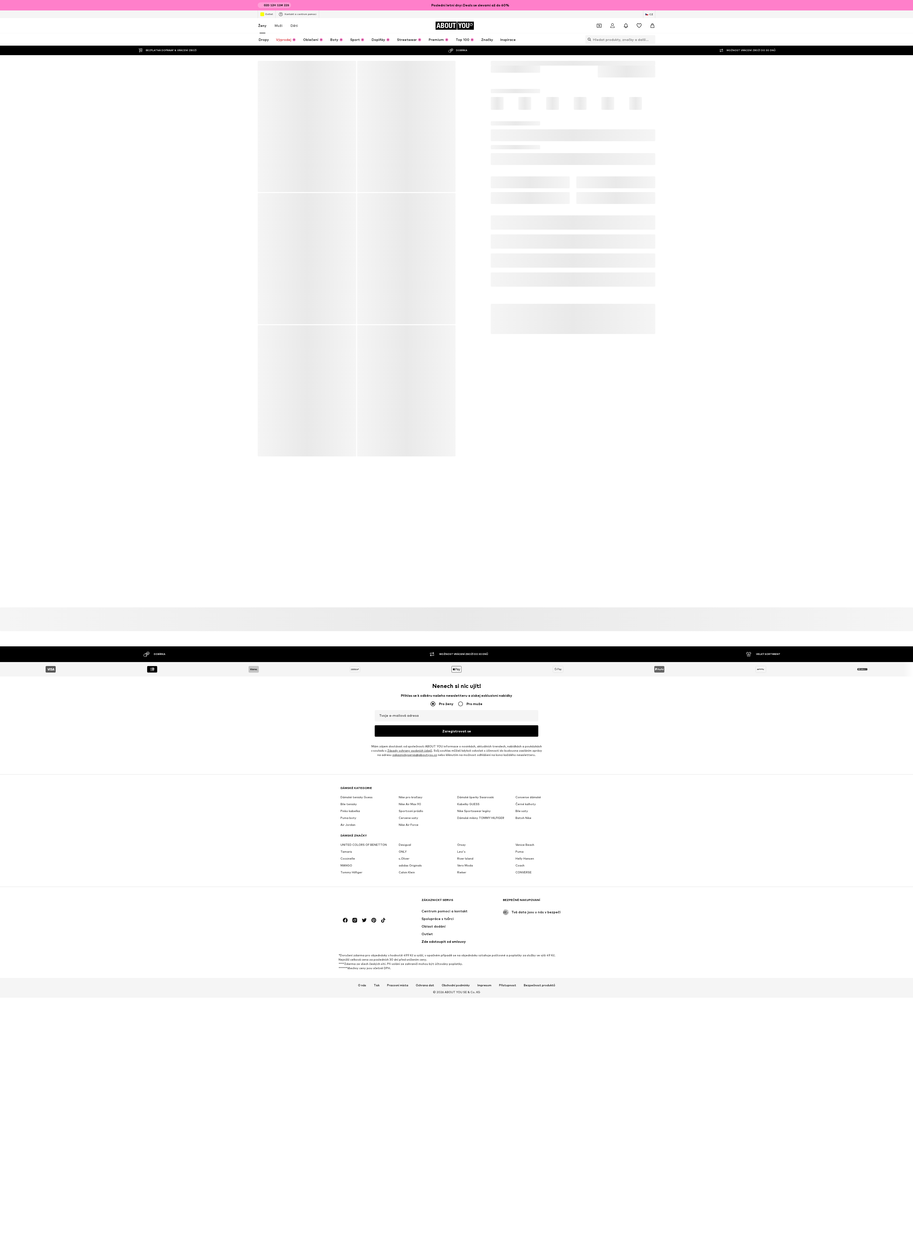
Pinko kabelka (350, 814)
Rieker (461, 875)
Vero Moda (465, 868)
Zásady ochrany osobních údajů (409, 753)
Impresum (484, 993)
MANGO (346, 868)
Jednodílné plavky (549, 63)
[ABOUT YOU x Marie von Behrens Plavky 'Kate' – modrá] (357, 326)
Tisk (376, 993)
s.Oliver (404, 861)
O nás (362, 993)
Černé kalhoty (525, 807)
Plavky (526, 63)
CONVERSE (523, 875)
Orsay (461, 847)
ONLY (403, 854)
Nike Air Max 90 (410, 807)
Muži (278, 26)
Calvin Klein (407, 875)
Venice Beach (524, 847)
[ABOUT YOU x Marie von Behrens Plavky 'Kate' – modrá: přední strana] (307, 127)
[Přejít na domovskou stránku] (366, 910)
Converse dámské (528, 800)
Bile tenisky (348, 807)
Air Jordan (347, 827)
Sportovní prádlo (411, 814)
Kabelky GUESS (468, 807)
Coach (519, 868)
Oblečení (510, 63)
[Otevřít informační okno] (652, 5)
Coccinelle (347, 861)
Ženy (262, 26)
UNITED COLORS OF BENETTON (363, 847)
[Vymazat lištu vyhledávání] (651, 39)
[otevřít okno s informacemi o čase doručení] (647, 182)
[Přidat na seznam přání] (649, 154)
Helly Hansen (524, 861)
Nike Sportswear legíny (474, 814)
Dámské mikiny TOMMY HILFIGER (480, 821)
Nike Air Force (408, 827)
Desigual (405, 847)
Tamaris (346, 854)
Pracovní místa (397, 993)
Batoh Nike (523, 821)
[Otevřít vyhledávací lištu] (588, 39)
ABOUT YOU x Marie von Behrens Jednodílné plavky (607, 63)
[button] (573, 136)
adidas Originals (410, 868)
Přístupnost (507, 993)
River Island (465, 861)
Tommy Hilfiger (351, 875)
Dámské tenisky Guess (356, 800)
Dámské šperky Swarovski (475, 800)
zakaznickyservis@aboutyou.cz (414, 758)
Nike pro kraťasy (411, 800)
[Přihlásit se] (612, 26)
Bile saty (521, 814)
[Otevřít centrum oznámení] (626, 26)
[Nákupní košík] (652, 26)
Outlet (269, 14)
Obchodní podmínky (456, 993)
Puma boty (348, 821)
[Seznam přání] (639, 26)
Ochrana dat (425, 993)
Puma (519, 854)
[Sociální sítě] (345, 929)
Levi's (461, 854)
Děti (294, 26)
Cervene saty (408, 821)
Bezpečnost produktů (539, 993)
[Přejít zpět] (265, 68)
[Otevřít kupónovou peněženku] (599, 26)
